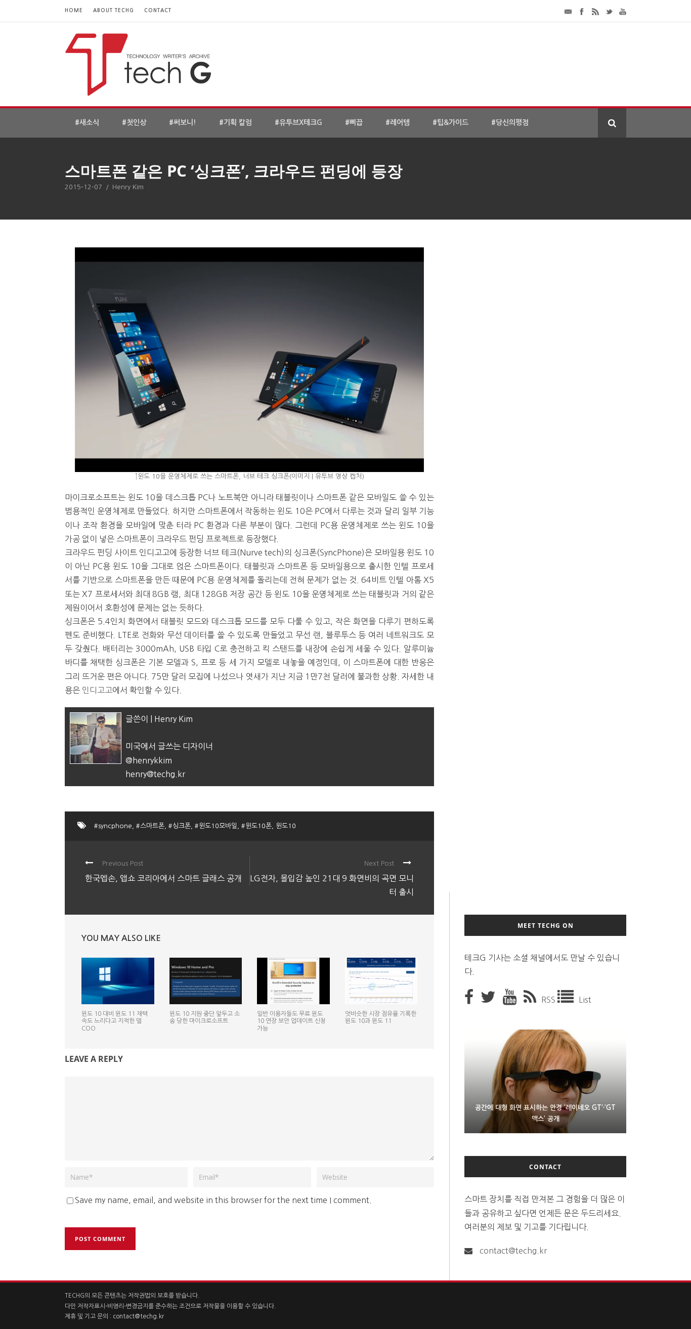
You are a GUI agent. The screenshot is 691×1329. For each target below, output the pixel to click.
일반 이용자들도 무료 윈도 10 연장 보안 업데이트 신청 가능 (291, 1021)
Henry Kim (128, 187)
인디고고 (97, 690)
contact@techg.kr (513, 1251)
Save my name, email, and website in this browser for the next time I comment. (223, 1200)
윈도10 (286, 826)
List (585, 1000)
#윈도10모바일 (216, 826)
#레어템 (397, 122)
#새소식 (87, 122)
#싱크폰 (179, 826)
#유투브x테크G (298, 122)
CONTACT (157, 10)
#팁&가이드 (450, 122)
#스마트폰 (150, 826)
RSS (549, 1000)
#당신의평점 (510, 122)
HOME (74, 10)
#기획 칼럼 (235, 122)
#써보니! (182, 122)
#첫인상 (134, 122)
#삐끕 (354, 122)
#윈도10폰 (256, 826)
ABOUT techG (113, 10)
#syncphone (113, 826)
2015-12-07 (83, 187)
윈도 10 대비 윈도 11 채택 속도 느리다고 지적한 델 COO (114, 1021)
